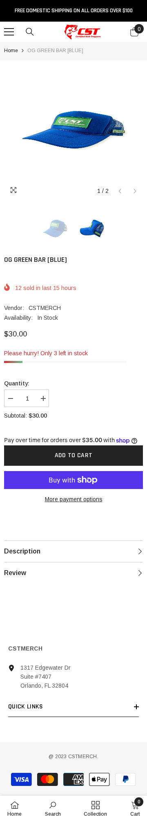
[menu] (9, 32)
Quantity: (16, 383)
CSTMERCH (45, 308)
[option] (73, 129)
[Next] (135, 191)
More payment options (73, 499)
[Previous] (120, 191)
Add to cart (74, 455)
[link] (53, 808)
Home (11, 50)
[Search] (30, 32)
